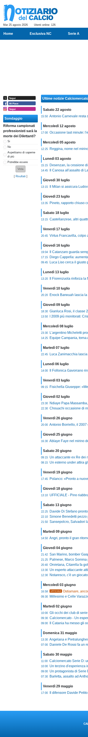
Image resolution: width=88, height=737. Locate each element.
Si (8, 141)
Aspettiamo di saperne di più (21, 154)
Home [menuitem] (8, 33)
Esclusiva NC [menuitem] (40, 33)
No (9, 146)
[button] (20, 169)
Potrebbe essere (17, 162)
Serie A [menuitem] (73, 33)
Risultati (21, 176)
